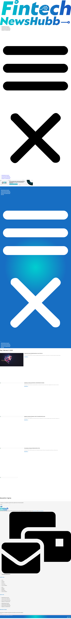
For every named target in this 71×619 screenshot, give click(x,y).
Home (35, 188)
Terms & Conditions (4, 585)
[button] (35, 102)
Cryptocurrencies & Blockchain (6, 27)
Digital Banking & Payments (5, 26)
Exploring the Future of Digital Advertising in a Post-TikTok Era (33, 353)
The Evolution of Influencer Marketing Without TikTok (32, 448)
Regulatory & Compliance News (6, 30)
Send (1, 506)
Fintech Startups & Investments (6, 29)
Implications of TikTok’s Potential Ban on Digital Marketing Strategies (34, 383)
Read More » (26, 357)
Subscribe (2, 194)
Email (1, 504)
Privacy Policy (35, 511)
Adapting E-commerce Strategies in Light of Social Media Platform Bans (34, 416)
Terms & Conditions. (41, 511)
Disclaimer (3, 582)
